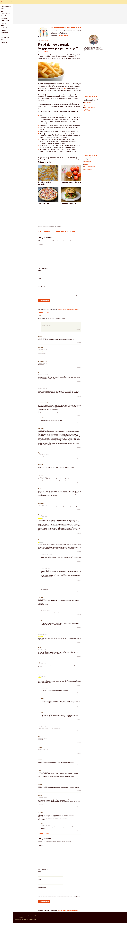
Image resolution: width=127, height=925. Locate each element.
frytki (45, 226)
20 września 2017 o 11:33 (43, 374)
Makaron (3, 23)
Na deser (3, 30)
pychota (48, 226)
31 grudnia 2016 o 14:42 (42, 403)
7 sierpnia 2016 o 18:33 (42, 466)
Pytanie (40, 315)
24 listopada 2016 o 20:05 (43, 430)
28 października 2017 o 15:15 (46, 714)
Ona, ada (40, 464)
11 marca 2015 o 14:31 (42, 505)
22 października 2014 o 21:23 (43, 540)
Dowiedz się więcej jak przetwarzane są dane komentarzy (68, 309)
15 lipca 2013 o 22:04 (42, 814)
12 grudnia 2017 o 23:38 (42, 349)
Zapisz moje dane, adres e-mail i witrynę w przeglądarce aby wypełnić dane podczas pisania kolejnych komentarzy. (59, 295)
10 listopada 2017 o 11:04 (45, 622)
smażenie (52, 226)
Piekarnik (86, 105)
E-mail (39, 278)
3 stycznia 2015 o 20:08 (42, 516)
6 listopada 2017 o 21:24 (42, 363)
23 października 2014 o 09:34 (46, 554)
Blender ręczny (87, 102)
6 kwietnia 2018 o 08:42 (42, 317)
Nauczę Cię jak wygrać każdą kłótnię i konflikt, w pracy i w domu (66, 28)
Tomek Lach (45, 324)
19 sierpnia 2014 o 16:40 (42, 599)
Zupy (2, 11)
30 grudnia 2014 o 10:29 (45, 568)
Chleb (46, 40)
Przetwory (4, 18)
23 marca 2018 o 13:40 (45, 418)
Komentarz (40, 244)
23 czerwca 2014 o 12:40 (42, 634)
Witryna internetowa (42, 286)
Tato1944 (40, 597)
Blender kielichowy (88, 104)
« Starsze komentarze (43, 312)
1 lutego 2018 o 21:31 (42, 338)
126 (47, 51)
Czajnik (86, 109)
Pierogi (3, 25)
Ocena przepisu (42, 268)
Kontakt (16, 915)
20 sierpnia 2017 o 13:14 (42, 388)
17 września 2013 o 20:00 (43, 786)
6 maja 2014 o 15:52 (42, 676)
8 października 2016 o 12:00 (43, 454)
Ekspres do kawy (88, 110)
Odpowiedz (79, 321)
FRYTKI (64, 88)
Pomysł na (4, 42)
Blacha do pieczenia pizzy (89, 107)
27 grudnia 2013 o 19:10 (42, 738)
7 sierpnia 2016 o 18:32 (42, 477)
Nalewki (3, 16)
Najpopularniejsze (6, 6)
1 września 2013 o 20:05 (42, 797)
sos (55, 226)
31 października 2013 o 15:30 (43, 772)
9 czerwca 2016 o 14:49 (45, 610)
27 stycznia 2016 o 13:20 (42, 490)
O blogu (22, 2)
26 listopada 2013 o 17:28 (43, 749)
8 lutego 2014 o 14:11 (42, 726)
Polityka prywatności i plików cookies (38, 915)
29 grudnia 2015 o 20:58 (45, 825)
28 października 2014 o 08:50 (46, 700)
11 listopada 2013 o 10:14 (43, 760)
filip (39, 453)
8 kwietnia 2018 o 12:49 (46, 325)
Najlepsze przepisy (15, 2)
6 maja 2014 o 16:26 (44, 688)
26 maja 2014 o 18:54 (42, 649)
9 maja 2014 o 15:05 (42, 663)
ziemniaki (59, 226)
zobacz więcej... (87, 52)
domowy (41, 226)
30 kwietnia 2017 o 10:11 (45, 587)
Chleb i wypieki (5, 13)
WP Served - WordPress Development (29, 919)
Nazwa (40, 270)
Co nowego (27, 915)
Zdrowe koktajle (5, 21)
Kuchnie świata (5, 28)
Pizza (43, 40)
